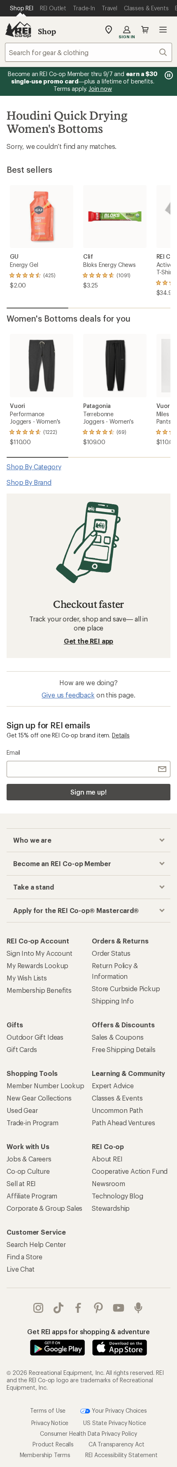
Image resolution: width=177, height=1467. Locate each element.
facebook (78, 1307)
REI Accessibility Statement (121, 1454)
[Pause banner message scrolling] (168, 75)
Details (121, 735)
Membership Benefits (39, 990)
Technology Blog (117, 1196)
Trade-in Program (32, 1122)
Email (13, 752)
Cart (145, 29)
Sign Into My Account (39, 953)
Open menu (163, 29)
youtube (119, 1307)
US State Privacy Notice (114, 1422)
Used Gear (22, 1110)
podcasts (138, 1307)
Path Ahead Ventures (123, 1122)
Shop (47, 31)
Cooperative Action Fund (130, 1171)
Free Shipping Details (124, 1049)
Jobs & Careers (29, 1159)
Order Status (111, 953)
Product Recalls (53, 1444)
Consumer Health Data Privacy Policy (88, 1433)
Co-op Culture (28, 1171)
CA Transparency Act (116, 1444)
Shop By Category (34, 466)
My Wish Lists (27, 978)
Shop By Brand (29, 482)
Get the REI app (89, 641)
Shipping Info (113, 1001)
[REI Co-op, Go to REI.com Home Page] (18, 29)
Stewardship (111, 1208)
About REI (107, 1159)
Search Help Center (36, 1244)
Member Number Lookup (45, 1085)
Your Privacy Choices (118, 1410)
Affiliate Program (32, 1196)
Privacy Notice (50, 1422)
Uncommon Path (117, 1110)
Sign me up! (88, 792)
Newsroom (108, 1183)
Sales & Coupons (118, 1037)
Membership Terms (45, 1454)
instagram (38, 1307)
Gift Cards (22, 1049)
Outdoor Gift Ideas (35, 1037)
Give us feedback (68, 695)
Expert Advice (113, 1085)
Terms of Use (47, 1410)
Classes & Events (117, 1098)
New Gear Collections (39, 1098)
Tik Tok (58, 1307)
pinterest (98, 1307)
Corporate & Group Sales (44, 1208)
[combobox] (88, 52)
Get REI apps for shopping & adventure (88, 1331)
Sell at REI (21, 1183)
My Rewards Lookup (37, 965)
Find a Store (24, 1257)
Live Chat (21, 1269)
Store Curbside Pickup (126, 988)
